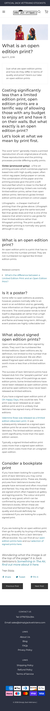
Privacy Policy (25, 650)
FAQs (25, 645)
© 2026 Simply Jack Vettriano (24, 702)
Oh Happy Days (10, 399)
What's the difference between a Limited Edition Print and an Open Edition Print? (24, 278)
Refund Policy (25, 669)
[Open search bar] (39, 11)
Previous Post (12, 586)
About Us (25, 637)
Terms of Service (25, 674)
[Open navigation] (3, 11)
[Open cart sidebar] (46, 11)
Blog (25, 641)
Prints (11, 570)
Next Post (39, 586)
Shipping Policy (25, 665)
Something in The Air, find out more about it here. (24, 563)
